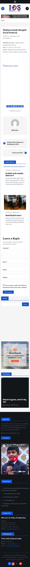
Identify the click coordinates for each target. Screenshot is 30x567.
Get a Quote (6, 438)
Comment (6, 248)
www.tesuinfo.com (12, 543)
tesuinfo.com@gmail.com (13, 545)
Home (3, 20)
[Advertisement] (15, 324)
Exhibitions (13, 36)
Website (5, 277)
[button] (25, 374)
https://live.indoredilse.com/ (11, 433)
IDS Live (7, 36)
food (18, 36)
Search (5, 298)
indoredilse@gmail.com (13, 529)
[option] (15, 392)
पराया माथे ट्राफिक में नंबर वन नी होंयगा (12, 493)
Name (5, 262)
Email (5, 269)
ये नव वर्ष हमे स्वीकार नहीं (9, 500)
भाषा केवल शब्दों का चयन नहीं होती (11, 497)
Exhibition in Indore (15, 111)
